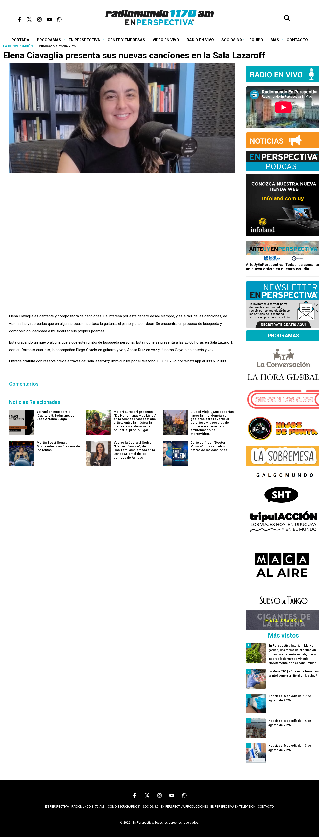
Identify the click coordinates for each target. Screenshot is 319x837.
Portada (20, 40)
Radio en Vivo (200, 40)
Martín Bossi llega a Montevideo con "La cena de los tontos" (58, 446)
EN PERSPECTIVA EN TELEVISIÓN (232, 806)
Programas (49, 40)
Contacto (297, 40)
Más (275, 40)
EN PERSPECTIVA (57, 806)
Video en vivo (166, 40)
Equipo (256, 40)
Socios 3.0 (231, 40)
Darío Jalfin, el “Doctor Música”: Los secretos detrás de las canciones (208, 446)
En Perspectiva (84, 40)
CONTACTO (266, 806)
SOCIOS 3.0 (151, 806)
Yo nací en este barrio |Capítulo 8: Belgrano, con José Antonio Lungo (56, 415)
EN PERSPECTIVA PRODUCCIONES (184, 806)
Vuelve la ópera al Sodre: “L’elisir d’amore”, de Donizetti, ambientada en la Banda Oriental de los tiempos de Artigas (134, 450)
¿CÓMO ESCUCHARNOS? (123, 806)
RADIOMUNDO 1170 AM (87, 806)
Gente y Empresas (126, 40)
